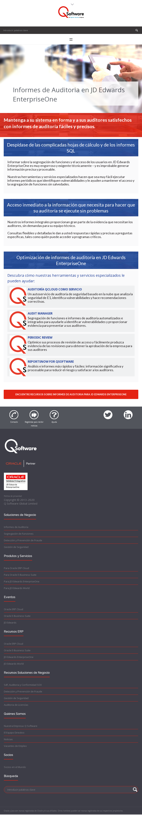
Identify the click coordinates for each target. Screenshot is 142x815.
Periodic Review (40, 337)
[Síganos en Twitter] (108, 412)
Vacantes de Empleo (15, 746)
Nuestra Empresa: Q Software (20, 726)
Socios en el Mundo (15, 767)
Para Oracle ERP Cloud (16, 568)
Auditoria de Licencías (16, 704)
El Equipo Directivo (14, 732)
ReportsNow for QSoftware (51, 362)
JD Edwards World (14, 663)
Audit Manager (40, 313)
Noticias (8, 739)
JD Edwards (10, 622)
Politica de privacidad (13, 496)
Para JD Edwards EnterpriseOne (21, 581)
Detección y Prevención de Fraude (23, 540)
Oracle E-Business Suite (17, 616)
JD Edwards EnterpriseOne (18, 657)
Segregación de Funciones (18, 533)
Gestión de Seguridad (16, 547)
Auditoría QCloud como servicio (55, 289)
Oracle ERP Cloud (13, 609)
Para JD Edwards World (17, 588)
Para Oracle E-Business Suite (20, 574)
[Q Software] (71, 12)
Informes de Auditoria (16, 527)
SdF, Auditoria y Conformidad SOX (23, 684)
